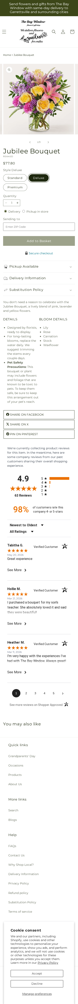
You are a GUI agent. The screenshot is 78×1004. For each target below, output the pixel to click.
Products (15, 775)
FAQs (12, 846)
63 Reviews (27, 495)
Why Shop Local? (21, 865)
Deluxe (38, 178)
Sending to (17, 219)
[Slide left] (30, 142)
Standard (14, 178)
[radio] (56, 478)
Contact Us (16, 855)
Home (7, 54)
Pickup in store (37, 211)
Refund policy (18, 893)
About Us (15, 784)
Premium (15, 187)
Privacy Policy (48, 963)
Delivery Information (23, 874)
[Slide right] (48, 142)
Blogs (12, 820)
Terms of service (20, 911)
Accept (37, 973)
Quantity (9, 196)
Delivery (14, 211)
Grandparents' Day (21, 756)
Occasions (15, 765)
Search (13, 810)
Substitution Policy (22, 902)
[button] (53, 31)
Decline (36, 984)
